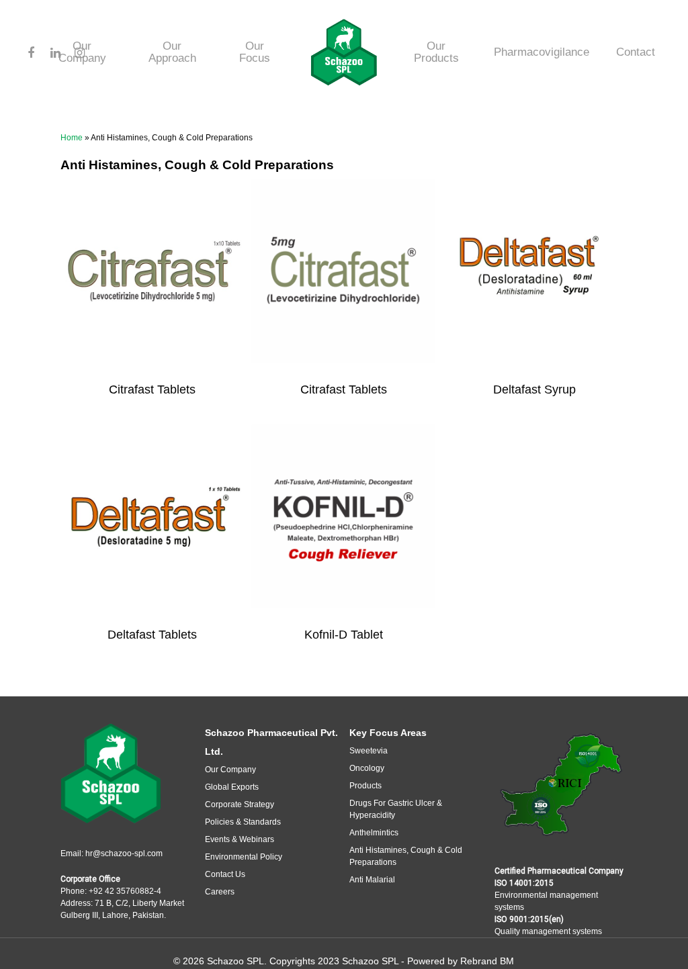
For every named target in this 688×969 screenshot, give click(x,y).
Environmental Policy (243, 857)
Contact (635, 52)
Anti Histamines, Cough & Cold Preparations (405, 856)
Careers (219, 891)
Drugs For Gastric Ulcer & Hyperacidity (395, 809)
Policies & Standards (243, 822)
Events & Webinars (239, 839)
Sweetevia (368, 750)
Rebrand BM (487, 961)
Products (365, 785)
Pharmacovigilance (541, 52)
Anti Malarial (372, 879)
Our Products (436, 52)
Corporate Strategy (239, 804)
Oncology (366, 768)
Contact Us (225, 874)
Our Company (230, 769)
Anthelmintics (373, 832)
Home (71, 137)
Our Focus (254, 52)
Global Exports (232, 787)
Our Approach (172, 52)
